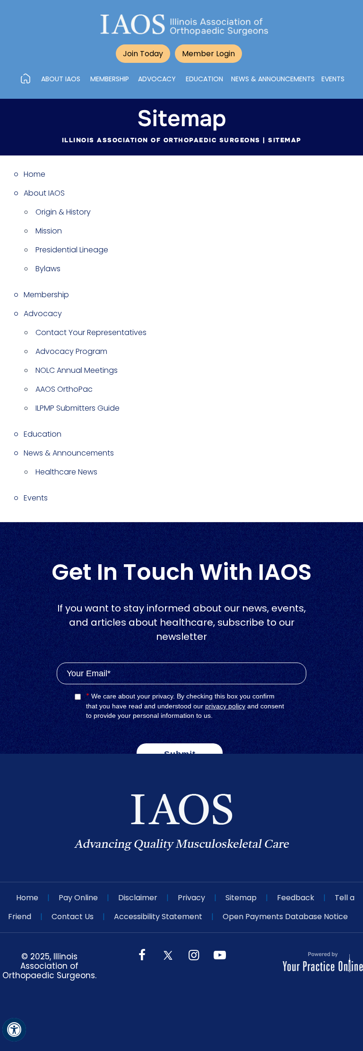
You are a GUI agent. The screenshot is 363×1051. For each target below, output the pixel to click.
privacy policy (225, 706)
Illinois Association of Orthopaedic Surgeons (161, 140)
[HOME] (25, 78)
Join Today (143, 53)
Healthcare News (66, 471)
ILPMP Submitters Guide (77, 408)
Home (34, 174)
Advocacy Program (71, 351)
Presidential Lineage (71, 249)
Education (42, 434)
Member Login (208, 53)
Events (36, 497)
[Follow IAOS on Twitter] (167, 954)
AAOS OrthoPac (64, 389)
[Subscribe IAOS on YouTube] (219, 963)
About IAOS (44, 193)
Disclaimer (137, 897)
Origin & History (63, 212)
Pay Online (78, 897)
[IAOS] (184, 25)
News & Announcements (69, 453)
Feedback (295, 897)
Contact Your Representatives (91, 332)
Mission (48, 230)
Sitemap (241, 897)
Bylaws (47, 268)
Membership (46, 294)
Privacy (191, 897)
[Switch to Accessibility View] (14, 1030)
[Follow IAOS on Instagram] (193, 963)
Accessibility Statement (158, 916)
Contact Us (73, 916)
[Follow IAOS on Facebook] (141, 963)
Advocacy (43, 313)
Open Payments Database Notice (285, 916)
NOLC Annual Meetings (76, 370)
